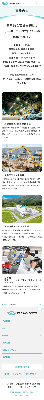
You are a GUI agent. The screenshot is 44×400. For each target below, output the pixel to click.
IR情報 (5, 335)
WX (3, 328)
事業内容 (6, 342)
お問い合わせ (23, 366)
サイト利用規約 (7, 384)
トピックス (17, 374)
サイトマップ (31, 387)
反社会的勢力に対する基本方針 (28, 384)
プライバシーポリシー (16, 387)
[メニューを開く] (41, 3)
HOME (4, 304)
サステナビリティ (9, 350)
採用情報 (6, 357)
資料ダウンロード (32, 374)
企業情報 (6, 321)
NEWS (6, 374)
